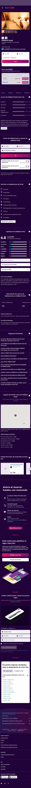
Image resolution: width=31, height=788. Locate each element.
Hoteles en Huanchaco (8, 683)
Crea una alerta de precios (13, 520)
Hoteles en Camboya (23, 729)
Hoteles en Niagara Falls (8, 679)
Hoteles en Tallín (6, 700)
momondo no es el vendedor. (10, 718)
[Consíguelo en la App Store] (13, 777)
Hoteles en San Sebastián (8, 692)
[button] (2, 7)
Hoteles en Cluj (6, 696)
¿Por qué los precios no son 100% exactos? (13, 723)
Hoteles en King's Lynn (8, 690)
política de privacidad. (8, 651)
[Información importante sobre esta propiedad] (29, 295)
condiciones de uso (23, 650)
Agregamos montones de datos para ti (12, 721)
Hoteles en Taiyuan (7, 681)
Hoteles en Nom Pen (12, 730)
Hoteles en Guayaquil (8, 688)
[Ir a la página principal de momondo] (9, 7)
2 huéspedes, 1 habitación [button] (9, 57)
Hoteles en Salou (7, 685)
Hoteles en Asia (14, 729)
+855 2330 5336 (6, 47)
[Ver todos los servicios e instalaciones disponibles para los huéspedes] (29, 184)
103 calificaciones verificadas (18, 49)
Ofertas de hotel (6, 729)
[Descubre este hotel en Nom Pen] (29, 97)
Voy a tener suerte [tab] (7, 670)
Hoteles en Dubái (7, 694)
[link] (15, 528)
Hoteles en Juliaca (7, 698)
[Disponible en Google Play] (5, 777)
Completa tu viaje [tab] (19, 670)
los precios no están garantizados (8, 714)
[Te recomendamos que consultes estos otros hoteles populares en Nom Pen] (29, 458)
